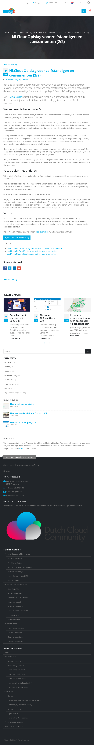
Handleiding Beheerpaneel (18, 718)
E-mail (19, 268)
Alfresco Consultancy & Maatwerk (20, 567)
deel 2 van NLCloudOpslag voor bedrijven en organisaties (32, 251)
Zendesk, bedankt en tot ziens (24, 404)
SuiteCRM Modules (15, 602)
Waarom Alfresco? (15, 559)
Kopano (8, 371)
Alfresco (8, 362)
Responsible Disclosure (14, 726)
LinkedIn (14, 268)
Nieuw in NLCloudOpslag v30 (18, 318)
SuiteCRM (8, 380)
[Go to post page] (16, 305)
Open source (13, 714)
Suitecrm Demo (14, 620)
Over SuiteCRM (13, 589)
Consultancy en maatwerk (18, 598)
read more (14, 338)
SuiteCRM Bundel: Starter (17, 674)
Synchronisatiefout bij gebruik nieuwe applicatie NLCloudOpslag (39, 413)
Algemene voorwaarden (14, 722)
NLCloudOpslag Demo (16, 641)
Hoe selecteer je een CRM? (18, 611)
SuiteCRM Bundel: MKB (17, 679)
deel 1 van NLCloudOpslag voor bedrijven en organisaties (32, 254)
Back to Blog (11, 64)
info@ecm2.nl (17, 492)
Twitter (9, 268)
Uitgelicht (8, 388)
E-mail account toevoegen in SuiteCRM (27, 422)
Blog (7, 652)
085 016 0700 (52, 3)
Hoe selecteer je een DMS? (18, 576)
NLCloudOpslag (12, 79)
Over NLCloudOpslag (16, 628)
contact (22, 448)
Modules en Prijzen (15, 563)
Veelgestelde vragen (16, 709)
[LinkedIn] (27, 3)
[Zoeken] (88, 351)
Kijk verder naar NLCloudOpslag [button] (17, 237)
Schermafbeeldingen (16, 572)
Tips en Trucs (24, 79)
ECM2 (7, 367)
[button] (89, 2)
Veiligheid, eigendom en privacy (20, 705)
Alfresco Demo (13, 580)
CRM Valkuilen (13, 615)
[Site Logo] (9, 11)
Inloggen (38, 3)
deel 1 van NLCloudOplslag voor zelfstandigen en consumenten (34, 248)
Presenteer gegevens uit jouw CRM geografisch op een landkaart (50, 319)
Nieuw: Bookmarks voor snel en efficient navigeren (79, 319)
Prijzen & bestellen (15, 593)
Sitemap (6, 471)
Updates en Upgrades (13, 393)
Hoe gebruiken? (42, 232)
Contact (65, 3)
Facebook (5, 268)
